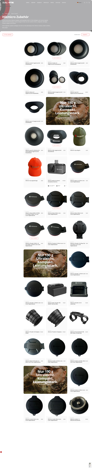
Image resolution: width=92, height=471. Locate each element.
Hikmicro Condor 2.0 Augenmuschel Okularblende (54, 63)
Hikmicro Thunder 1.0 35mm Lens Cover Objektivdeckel (77, 274)
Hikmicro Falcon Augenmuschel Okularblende (77, 63)
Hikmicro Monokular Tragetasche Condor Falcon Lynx (55, 449)
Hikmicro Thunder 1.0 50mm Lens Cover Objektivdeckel (33, 303)
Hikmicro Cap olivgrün (75, 150)
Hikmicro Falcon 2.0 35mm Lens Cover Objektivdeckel (77, 181)
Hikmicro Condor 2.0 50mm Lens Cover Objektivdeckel (77, 390)
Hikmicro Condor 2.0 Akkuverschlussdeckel (30, 449)
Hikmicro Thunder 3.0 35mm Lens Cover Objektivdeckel (55, 244)
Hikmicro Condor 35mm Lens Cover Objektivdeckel (32, 420)
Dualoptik (27, 61)
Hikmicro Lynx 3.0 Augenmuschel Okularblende (76, 92)
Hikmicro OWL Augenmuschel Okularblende (54, 151)
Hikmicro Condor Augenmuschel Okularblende (32, 63)
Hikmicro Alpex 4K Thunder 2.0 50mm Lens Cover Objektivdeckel (32, 361)
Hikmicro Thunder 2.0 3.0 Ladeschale (75, 303)
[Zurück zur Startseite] (2, 13)
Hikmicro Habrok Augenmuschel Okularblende (55, 92)
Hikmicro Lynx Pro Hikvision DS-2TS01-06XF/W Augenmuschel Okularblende (32, 151)
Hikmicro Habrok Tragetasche (77, 448)
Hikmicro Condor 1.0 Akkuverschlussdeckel (75, 420)
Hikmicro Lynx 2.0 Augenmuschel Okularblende (32, 122)
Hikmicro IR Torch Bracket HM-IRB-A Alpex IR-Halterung (77, 332)
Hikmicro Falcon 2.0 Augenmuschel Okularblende (31, 92)
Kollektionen (7, 13)
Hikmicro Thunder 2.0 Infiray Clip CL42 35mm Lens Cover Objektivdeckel (77, 244)
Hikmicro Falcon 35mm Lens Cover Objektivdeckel (54, 213)
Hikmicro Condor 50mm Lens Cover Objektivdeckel (54, 420)
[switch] (89, 466)
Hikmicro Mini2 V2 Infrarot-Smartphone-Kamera (54, 181)
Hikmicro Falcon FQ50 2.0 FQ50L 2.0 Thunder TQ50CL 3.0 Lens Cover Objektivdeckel (32, 214)
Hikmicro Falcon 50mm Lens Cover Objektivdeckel (76, 213)
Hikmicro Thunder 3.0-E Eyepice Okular (32, 332)
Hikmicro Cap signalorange (31, 180)
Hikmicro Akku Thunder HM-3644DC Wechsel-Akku (54, 303)
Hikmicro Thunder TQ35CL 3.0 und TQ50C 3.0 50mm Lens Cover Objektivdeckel (32, 244)
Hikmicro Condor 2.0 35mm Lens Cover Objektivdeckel (55, 361)
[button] (80, 2)
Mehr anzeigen (5, 27)
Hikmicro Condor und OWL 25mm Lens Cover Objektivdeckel (77, 361)
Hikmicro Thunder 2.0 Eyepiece (55, 332)
